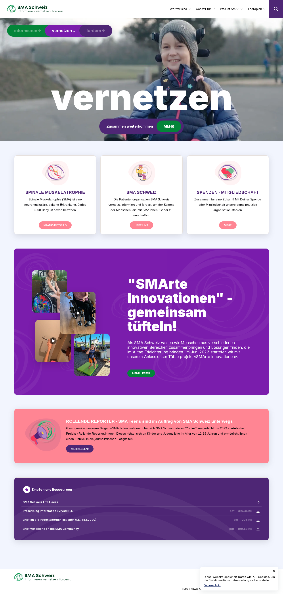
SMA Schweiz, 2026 (195, 588)
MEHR (169, 126)
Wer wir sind (178, 9)
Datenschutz (212, 585)
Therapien (255, 9)
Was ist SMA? (229, 9)
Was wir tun (203, 9)
